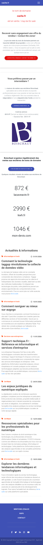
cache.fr (21, 16)
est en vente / (21, 21)
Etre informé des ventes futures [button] (20, 169)
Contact (21, 518)
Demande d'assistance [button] (20, 105)
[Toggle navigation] (38, 3)
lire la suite (14, 294)
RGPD (21, 513)
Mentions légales (21, 509)
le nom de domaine (21, 11)
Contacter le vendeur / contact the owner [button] (20, 58)
